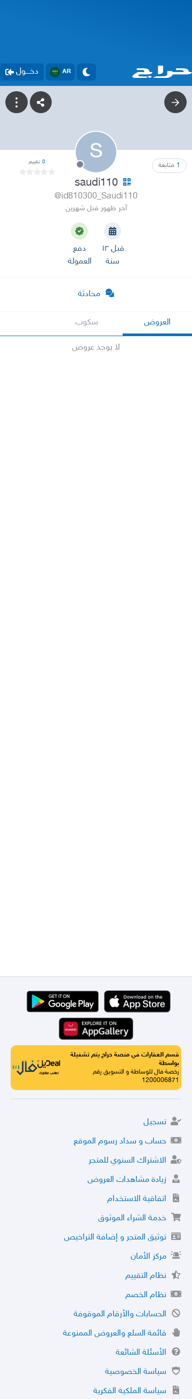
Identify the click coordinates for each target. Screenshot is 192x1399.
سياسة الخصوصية (135, 1372)
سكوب (86, 322)
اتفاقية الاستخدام (136, 1199)
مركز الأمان (148, 1257)
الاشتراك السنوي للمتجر (127, 1161)
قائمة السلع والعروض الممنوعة (114, 1334)
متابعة (169, 165)
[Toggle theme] (86, 72)
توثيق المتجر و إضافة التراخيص (115, 1238)
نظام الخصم (145, 1295)
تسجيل (154, 1122)
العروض (157, 322)
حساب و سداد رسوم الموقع (120, 1141)
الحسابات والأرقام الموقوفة (120, 1314)
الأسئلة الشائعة (141, 1353)
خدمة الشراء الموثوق (132, 1218)
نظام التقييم (145, 1276)
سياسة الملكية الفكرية (129, 1391)
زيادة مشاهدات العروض (126, 1180)
